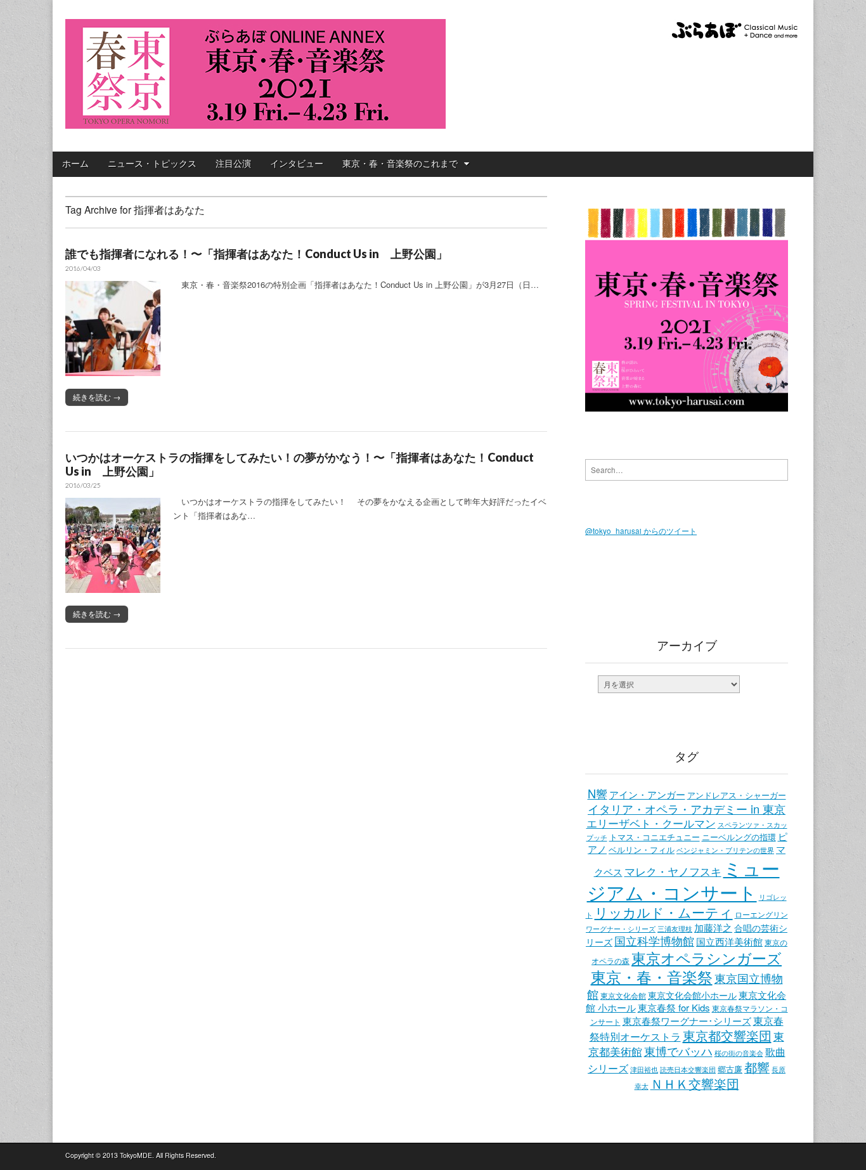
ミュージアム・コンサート (683, 879)
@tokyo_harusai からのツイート (641, 531)
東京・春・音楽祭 (652, 976)
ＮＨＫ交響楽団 (694, 1083)
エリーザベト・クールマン (651, 823)
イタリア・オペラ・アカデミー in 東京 (686, 808)
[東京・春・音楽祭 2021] (255, 66)
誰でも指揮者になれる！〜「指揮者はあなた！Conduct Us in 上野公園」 (256, 254)
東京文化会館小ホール (692, 995)
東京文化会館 (623, 995)
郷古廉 (730, 1069)
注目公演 (233, 164)
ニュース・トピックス (152, 164)
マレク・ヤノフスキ (672, 871)
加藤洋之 (713, 927)
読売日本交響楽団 (688, 1069)
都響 (757, 1067)
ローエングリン (761, 914)
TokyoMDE (136, 1155)
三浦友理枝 (674, 928)
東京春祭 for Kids (674, 1007)
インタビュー (296, 164)
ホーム (75, 164)
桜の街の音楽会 (738, 1053)
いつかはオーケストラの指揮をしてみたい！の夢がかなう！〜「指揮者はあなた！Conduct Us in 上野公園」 (299, 464)
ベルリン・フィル (642, 849)
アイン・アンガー (647, 794)
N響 (597, 793)
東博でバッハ (678, 1051)
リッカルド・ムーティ (664, 911)
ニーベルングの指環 (739, 837)
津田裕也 (644, 1069)
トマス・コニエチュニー (654, 837)
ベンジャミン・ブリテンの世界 (725, 850)
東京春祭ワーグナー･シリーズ (687, 1020)
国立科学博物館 (654, 940)
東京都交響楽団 (727, 1035)
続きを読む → (96, 397)
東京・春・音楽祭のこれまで (400, 164)
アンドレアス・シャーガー (736, 795)
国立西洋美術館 (729, 941)
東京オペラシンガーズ (706, 957)
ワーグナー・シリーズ (621, 928)
